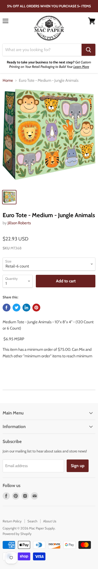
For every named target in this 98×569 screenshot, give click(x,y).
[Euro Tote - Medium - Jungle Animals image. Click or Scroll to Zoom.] (49, 137)
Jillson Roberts (19, 223)
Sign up (77, 465)
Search (32, 521)
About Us (49, 521)
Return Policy (12, 521)
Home (8, 80)
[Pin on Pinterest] (36, 307)
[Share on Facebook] (6, 307)
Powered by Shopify (17, 534)
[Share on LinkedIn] (26, 307)
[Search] (88, 50)
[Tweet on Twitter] (16, 307)
